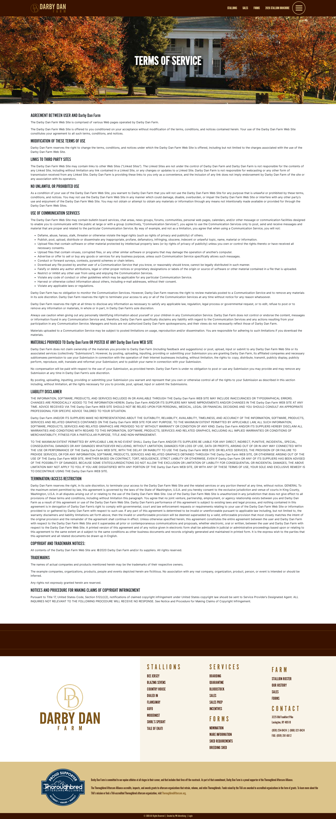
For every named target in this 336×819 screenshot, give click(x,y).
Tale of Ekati (155, 728)
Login (190, 816)
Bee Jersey (153, 676)
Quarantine (216, 682)
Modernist (153, 715)
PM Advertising (180, 816)
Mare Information (220, 734)
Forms (257, 8)
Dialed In (152, 695)
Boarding (215, 676)
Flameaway (153, 702)
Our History (279, 685)
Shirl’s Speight (156, 722)
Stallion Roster (282, 679)
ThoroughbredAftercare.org (174, 793)
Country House (156, 689)
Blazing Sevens (156, 682)
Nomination (216, 728)
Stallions (232, 8)
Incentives (215, 709)
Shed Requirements (221, 741)
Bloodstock (216, 689)
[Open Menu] (299, 9)
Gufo (150, 709)
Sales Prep (216, 702)
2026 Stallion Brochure (277, 8)
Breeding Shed (218, 747)
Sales (245, 8)
